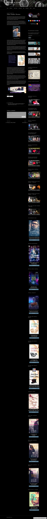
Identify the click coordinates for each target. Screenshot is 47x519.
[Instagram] (39, 20)
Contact (34, 8)
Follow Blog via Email (33, 30)
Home (7, 8)
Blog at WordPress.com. (9, 517)
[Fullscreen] (39, 129)
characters (17, 103)
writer (16, 104)
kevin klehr (13, 3)
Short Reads (20, 8)
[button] (34, 126)
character (13, 103)
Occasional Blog (10, 102)
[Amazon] (30, 20)
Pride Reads (27, 8)
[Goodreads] (34, 20)
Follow (29, 37)
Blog (23, 8)
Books (11, 103)
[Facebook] (36, 20)
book (8, 103)
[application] (34, 102)
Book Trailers (15, 8)
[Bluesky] (28, 20)
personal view (10, 104)
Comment (23, 116)
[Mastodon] (37, 20)
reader (13, 104)
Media (30, 8)
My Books (11, 8)
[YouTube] (32, 20)
